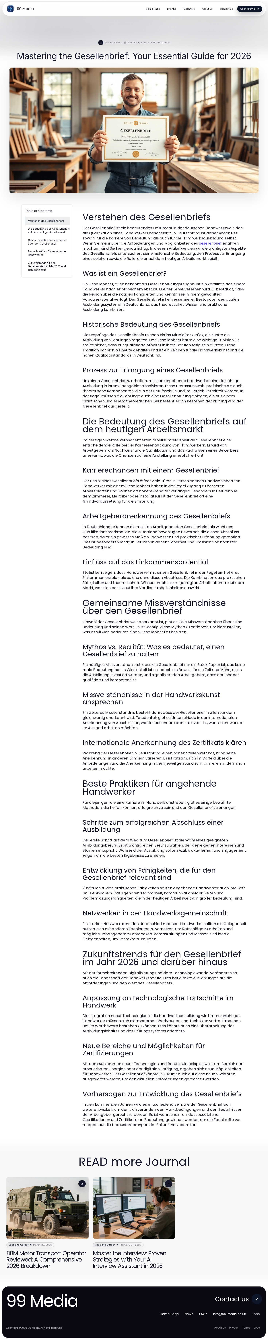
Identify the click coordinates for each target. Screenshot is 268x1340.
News (189, 1314)
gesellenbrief (210, 243)
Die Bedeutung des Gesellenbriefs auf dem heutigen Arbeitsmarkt (49, 230)
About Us (220, 1327)
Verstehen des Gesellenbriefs (46, 220)
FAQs (203, 1314)
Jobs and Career (160, 42)
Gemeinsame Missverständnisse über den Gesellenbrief (47, 242)
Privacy (233, 1327)
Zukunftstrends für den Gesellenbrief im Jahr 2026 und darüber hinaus (47, 266)
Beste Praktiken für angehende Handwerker (47, 253)
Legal (257, 1327)
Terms (246, 1327)
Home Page (169, 1314)
